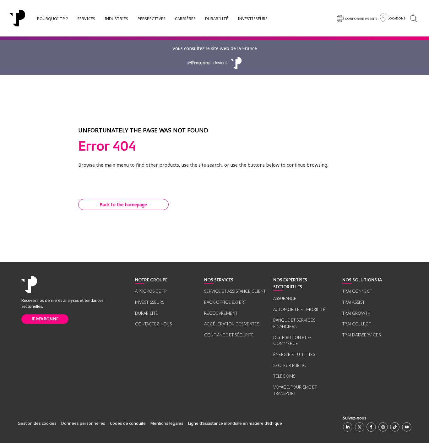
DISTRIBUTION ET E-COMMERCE (292, 340)
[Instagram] (383, 427)
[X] (359, 427)
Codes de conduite (128, 423)
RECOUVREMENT (220, 313)
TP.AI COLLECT (356, 323)
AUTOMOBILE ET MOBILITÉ (299, 309)
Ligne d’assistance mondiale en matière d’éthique (235, 423)
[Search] (413, 18)
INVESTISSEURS (253, 18)
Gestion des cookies (37, 423)
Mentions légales (166, 423)
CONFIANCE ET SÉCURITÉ (229, 334)
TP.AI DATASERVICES (361, 334)
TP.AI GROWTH (356, 313)
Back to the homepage (123, 205)
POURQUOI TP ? (52, 18)
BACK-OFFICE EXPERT (225, 302)
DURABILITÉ (216, 18)
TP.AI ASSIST (353, 302)
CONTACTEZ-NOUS (153, 323)
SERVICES (86, 18)
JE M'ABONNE (44, 318)
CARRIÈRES (185, 18)
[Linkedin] (347, 427)
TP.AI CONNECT (357, 291)
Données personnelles (83, 423)
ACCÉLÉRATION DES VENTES (231, 323)
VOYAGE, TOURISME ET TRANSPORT (295, 390)
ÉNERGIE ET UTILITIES (294, 354)
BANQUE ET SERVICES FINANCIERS (294, 323)
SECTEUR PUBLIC (289, 365)
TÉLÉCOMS (284, 376)
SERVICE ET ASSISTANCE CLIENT (235, 291)
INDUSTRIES (116, 18)
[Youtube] (406, 427)
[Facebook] (371, 427)
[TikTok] (394, 427)
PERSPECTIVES (152, 18)
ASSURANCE (284, 298)
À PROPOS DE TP (150, 291)
